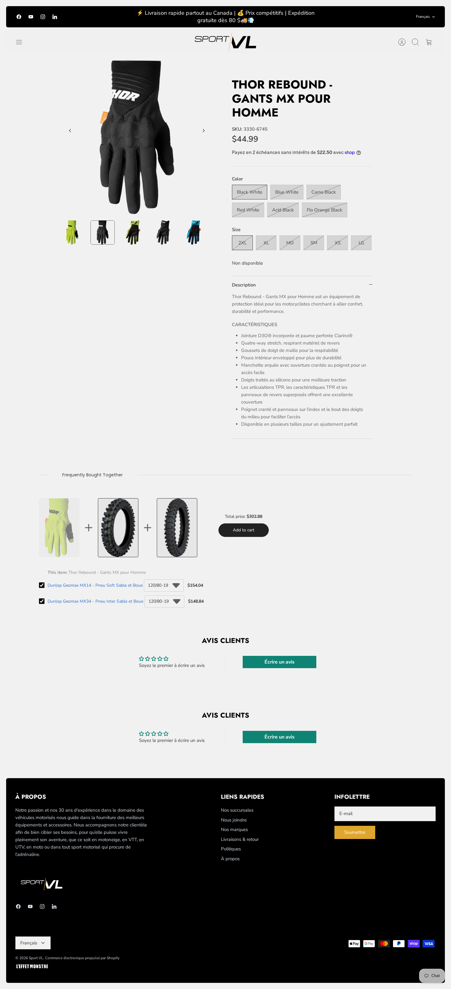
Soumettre (354, 832)
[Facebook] (19, 16)
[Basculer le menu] (22, 42)
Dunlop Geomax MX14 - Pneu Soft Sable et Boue (95, 585)
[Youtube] (31, 16)
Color (237, 179)
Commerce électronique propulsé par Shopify (82, 958)
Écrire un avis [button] (279, 662)
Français (423, 16)
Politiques (231, 849)
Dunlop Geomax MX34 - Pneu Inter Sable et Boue (95, 601)
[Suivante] (203, 130)
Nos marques (234, 829)
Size (236, 230)
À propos (230, 859)
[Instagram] (43, 16)
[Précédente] (70, 130)
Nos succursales (237, 810)
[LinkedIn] (55, 16)
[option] (137, 137)
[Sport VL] (225, 42)
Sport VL (36, 958)
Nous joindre (234, 820)
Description (244, 285)
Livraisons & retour (240, 839)
